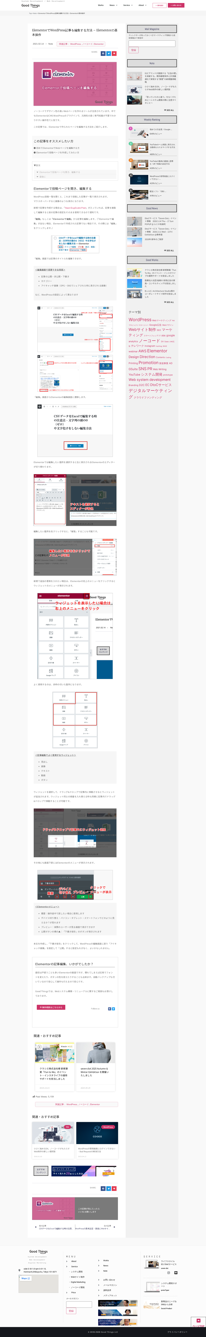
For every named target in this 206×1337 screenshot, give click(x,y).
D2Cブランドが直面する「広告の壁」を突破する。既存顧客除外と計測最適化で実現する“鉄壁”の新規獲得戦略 (161, 78)
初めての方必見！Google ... (161, 129)
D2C (142, 385)
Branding (133, 385)
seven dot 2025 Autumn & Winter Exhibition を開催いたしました (95, 1072)
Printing (133, 363)
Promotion (148, 362)
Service (126, 5)
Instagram (150, 346)
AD (170, 363)
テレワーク (137, 345)
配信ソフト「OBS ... (158, 191)
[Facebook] (109, 1008)
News (112, 5)
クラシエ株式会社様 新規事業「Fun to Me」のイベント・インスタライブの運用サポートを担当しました (54, 1073)
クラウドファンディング (148, 397)
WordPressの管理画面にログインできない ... (162, 177)
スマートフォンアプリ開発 (155, 335)
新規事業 (163, 363)
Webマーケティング (161, 320)
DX (162, 341)
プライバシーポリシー (177, 1332)
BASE (165, 346)
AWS (142, 351)
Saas (166, 341)
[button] (103, 53)
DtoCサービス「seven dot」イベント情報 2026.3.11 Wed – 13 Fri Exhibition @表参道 (160, 231)
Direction (147, 357)
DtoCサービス (161, 385)
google (170, 335)
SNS (142, 368)
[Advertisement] (151, 423)
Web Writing (159, 369)
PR (149, 368)
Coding (168, 357)
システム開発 (151, 374)
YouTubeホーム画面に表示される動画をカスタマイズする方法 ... (162, 147)
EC (147, 385)
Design (134, 357)
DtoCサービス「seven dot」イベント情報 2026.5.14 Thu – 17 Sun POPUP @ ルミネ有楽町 (160, 221)
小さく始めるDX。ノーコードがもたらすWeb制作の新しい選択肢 (52, 1150)
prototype (168, 375)
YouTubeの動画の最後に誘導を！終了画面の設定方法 (161, 162)
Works (101, 5)
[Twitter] (113, 1008)
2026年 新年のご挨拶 (154, 239)
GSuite (133, 369)
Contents (160, 357)
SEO (159, 330)
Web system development (150, 380)
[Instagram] (168, 1272)
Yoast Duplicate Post (75, 207)
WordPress (75, 44)
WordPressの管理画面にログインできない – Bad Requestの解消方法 (96, 1150)
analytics (133, 341)
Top (30, 13)
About (141, 5)
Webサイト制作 (142, 329)
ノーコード (87, 44)
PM (173, 321)
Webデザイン (167, 325)
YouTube (134, 374)
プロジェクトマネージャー (139, 325)
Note (35, 13)
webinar (133, 351)
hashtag (159, 346)
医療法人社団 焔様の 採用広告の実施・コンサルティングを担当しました (160, 283)
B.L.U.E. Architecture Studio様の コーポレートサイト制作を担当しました (160, 293)
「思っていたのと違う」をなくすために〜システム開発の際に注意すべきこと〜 (160, 99)
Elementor (99, 44)
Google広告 (155, 325)
